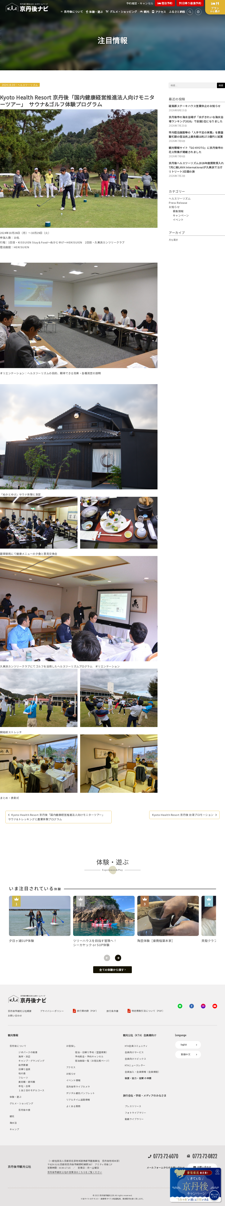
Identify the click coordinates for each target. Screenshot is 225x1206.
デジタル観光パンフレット (80, 1093)
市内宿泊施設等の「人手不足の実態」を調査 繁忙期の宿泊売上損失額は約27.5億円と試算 (197, 134)
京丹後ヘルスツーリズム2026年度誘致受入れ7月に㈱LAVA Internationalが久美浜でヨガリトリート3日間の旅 (196, 167)
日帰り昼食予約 (191, 3)
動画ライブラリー (134, 1119)
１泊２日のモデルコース (31, 1090)
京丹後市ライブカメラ (78, 1086)
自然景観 (23, 1065)
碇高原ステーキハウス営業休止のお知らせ (195, 106)
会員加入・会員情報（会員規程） (142, 1071)
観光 (12, 1116)
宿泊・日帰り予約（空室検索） (91, 1052)
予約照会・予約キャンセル (89, 1056)
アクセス (71, 1067)
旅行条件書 (112, 1011)
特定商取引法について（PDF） (148, 1011)
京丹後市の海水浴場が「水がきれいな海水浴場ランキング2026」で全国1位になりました (196, 119)
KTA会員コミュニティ (136, 1046)
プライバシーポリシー (52, 1011)
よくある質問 (73, 1106)
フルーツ (23, 1077)
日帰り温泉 (24, 1069)
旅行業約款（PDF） (87, 1011)
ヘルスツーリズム (28, 85)
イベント (178, 219)
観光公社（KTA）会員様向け (139, 1035)
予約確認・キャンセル (139, 3)
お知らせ (174, 207)
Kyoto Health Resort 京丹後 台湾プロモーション (183, 815)
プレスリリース (133, 1106)
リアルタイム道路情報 (78, 1099)
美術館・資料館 (26, 1081)
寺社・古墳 (24, 1086)
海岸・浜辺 (24, 1056)
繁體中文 (185, 1054)
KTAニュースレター (135, 1065)
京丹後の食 (24, 1110)
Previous (107, 958)
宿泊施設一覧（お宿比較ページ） (93, 1060)
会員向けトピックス (135, 1058)
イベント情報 (73, 1080)
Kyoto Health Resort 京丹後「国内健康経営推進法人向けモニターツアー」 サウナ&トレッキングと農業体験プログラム (57, 817)
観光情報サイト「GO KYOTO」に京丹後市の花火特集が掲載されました (196, 150)
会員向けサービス (134, 1052)
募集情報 (178, 211)
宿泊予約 (166, 3)
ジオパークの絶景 (27, 1052)
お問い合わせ (15, 1016)
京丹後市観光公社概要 (20, 1011)
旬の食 (22, 1073)
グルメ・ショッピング (21, 1103)
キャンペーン (181, 215)
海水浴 (13, 1122)
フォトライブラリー (135, 1112)
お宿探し (71, 1046)
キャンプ (14, 1129)
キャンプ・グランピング (31, 1060)
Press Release (178, 202)
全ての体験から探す (111, 970)
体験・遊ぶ (16, 1096)
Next (118, 958)
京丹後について (18, 1046)
